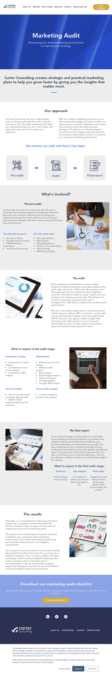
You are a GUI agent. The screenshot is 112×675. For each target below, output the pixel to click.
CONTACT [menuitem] (80, 630)
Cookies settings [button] (64, 668)
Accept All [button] (78, 668)
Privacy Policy (47, 655)
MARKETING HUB (80, 7)
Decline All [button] (92, 668)
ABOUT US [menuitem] (55, 630)
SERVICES (36, 7)
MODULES (58, 7)
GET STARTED (101, 7)
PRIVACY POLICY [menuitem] (93, 630)
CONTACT (68, 7)
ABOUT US (27, 7)
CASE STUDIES (47, 7)
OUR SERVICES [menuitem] (68, 630)
